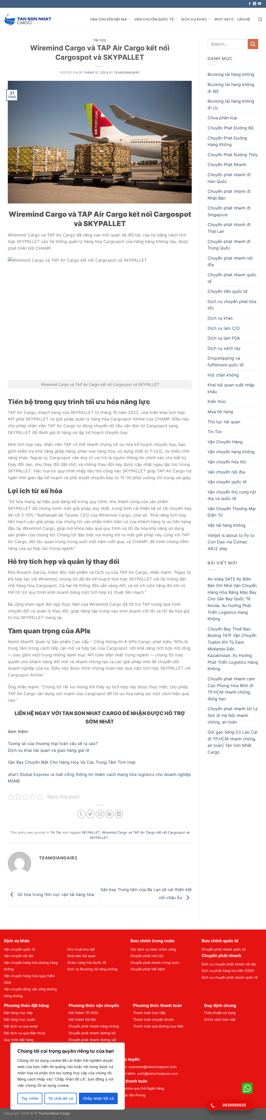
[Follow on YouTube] (259, 4)
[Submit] (253, 44)
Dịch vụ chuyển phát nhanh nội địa (229, 964)
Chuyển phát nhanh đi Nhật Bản (229, 195)
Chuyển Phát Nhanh (227, 164)
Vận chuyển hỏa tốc (227, 461)
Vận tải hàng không (226, 525)
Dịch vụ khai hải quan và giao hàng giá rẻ (48, 750)
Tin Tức (99, 40)
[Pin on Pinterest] (109, 814)
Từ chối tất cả (60, 1098)
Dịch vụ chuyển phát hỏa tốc (232, 305)
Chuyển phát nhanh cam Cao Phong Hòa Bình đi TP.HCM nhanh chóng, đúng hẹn (231, 688)
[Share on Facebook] (81, 814)
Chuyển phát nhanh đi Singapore (229, 211)
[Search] (260, 19)
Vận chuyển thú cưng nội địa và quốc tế (232, 495)
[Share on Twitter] (90, 814)
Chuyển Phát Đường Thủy (233, 154)
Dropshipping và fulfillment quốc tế (225, 361)
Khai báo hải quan (81, 956)
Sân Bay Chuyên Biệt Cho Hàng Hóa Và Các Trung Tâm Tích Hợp (72, 762)
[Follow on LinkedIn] (254, 4)
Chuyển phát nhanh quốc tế (232, 278)
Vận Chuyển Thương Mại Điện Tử (232, 512)
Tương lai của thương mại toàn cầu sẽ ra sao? (53, 743)
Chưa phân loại (222, 117)
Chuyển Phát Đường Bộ (231, 127)
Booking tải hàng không (231, 74)
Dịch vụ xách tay (224, 348)
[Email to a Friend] (100, 814)
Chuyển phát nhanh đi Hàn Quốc (229, 178)
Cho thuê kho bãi (81, 949)
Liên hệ (243, 19)
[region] (67, 1076)
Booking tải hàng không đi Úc (231, 104)
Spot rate (224, 19)
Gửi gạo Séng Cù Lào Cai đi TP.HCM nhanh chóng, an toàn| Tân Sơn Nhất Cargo (232, 742)
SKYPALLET (91, 832)
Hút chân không (223, 375)
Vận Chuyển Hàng (225, 441)
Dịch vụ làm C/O (224, 328)
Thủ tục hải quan (224, 421)
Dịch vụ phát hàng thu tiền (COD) (228, 971)
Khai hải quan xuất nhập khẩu (231, 388)
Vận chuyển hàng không (231, 451)
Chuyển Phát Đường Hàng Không (227, 141)
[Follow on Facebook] (249, 4)
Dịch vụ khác (194, 19)
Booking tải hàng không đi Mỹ (231, 88)
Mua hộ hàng (220, 411)
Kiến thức (217, 401)
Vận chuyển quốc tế (154, 19)
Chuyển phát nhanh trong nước (154, 963)
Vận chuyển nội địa (108, 19)
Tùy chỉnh (30, 1098)
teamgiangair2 (127, 72)
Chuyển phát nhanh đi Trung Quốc (229, 245)
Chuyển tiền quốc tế (227, 291)
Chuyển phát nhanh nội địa (230, 261)
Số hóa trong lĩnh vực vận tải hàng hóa (55, 894)
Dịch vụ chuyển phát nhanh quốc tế (229, 977)
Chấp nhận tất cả (98, 1098)
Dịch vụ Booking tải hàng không (92, 969)
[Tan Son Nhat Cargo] (28, 19)
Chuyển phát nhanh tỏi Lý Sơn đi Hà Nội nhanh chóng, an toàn (233, 715)
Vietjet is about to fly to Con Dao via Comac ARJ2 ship (231, 542)
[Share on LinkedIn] (119, 814)
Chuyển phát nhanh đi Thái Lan (229, 228)
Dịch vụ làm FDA (224, 338)
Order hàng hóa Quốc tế (86, 963)
